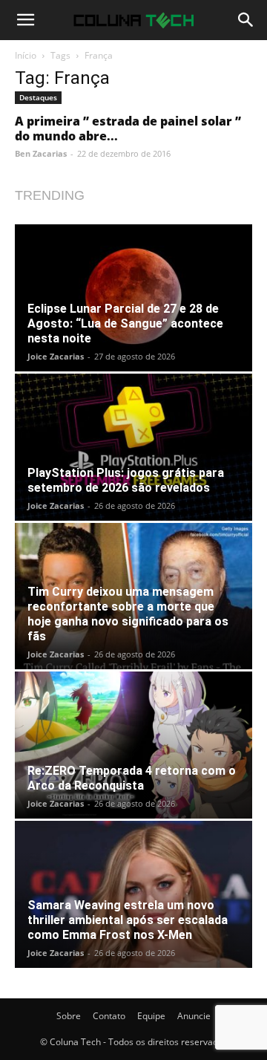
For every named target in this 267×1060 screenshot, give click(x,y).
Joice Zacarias (55, 356)
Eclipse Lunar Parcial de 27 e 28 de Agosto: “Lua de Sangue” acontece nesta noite (125, 323)
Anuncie (194, 1015)
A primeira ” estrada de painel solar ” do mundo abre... (128, 128)
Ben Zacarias (41, 153)
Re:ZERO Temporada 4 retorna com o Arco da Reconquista (131, 778)
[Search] (246, 20)
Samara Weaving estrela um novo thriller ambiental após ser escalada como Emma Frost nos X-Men (127, 920)
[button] (25, 20)
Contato (109, 1015)
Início (25, 55)
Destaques (38, 97)
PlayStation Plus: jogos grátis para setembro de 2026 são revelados (125, 480)
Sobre (68, 1015)
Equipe (151, 1015)
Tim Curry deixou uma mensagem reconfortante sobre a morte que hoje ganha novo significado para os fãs (127, 614)
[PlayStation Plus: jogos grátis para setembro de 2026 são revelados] (133, 447)
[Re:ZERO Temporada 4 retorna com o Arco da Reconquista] (133, 745)
